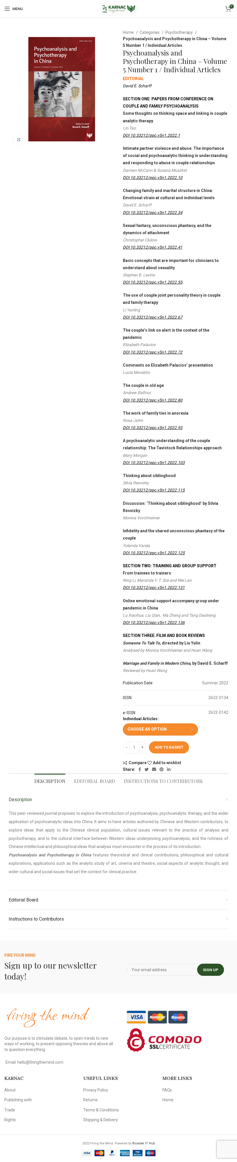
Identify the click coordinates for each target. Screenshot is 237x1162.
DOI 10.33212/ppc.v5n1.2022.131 (154, 587)
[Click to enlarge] (19, 139)
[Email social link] (154, 769)
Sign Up (210, 970)
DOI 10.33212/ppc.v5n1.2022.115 (154, 490)
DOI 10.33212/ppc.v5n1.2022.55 (152, 282)
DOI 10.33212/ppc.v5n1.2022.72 (152, 352)
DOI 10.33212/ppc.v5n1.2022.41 (152, 247)
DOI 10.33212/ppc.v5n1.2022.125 (154, 552)
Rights (10, 1119)
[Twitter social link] (146, 769)
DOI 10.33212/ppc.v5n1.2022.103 (154, 462)
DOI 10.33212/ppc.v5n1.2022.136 (154, 622)
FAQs (167, 1090)
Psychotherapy (179, 32)
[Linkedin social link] (168, 769)
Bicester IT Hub (143, 1143)
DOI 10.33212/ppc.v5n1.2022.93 (152, 427)
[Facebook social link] (140, 769)
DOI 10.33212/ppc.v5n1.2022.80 (152, 400)
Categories (150, 32)
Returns (90, 1100)
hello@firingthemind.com (40, 1062)
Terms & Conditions (101, 1110)
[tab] (49, 780)
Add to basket (169, 747)
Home (129, 32)
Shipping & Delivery (100, 1119)
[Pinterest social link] (161, 769)
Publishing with (18, 1100)
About (10, 1090)
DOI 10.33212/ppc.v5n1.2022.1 (151, 135)
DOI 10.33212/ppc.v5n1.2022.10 (152, 177)
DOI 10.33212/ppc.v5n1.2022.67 (152, 317)
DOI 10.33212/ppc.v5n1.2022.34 (152, 212)
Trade (9, 1110)
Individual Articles (140, 718)
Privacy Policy (95, 1090)
